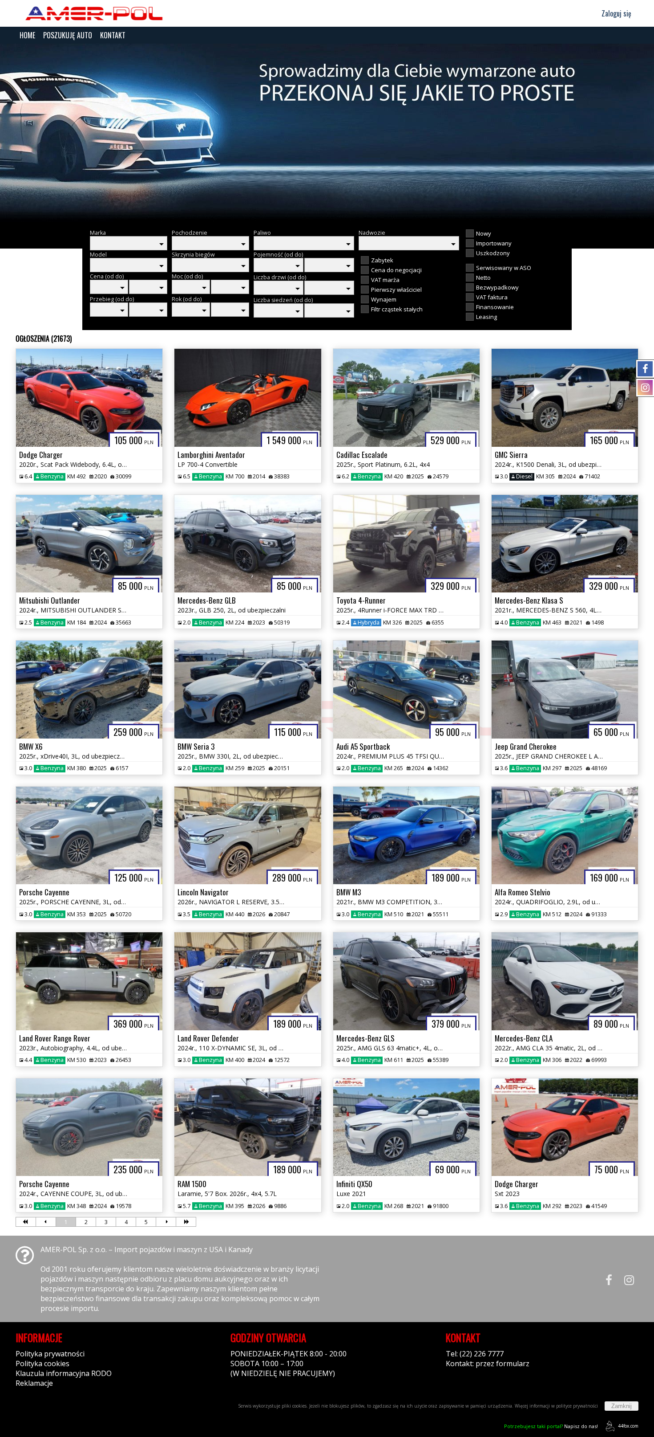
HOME (27, 35)
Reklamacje (34, 1383)
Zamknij (621, 1406)
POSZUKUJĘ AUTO (67, 35)
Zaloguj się (615, 13)
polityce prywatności (577, 1406)
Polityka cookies (42, 1363)
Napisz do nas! (551, 1426)
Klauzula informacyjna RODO (64, 1373)
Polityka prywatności (50, 1354)
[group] (327, 133)
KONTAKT (112, 35)
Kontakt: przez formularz (487, 1363)
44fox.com (628, 1426)
